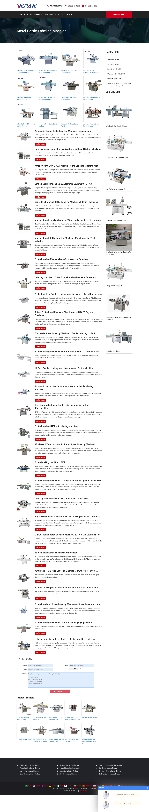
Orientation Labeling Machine (68, 771)
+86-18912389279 (56, 6)
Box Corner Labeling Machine (108, 768)
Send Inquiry (61, 691)
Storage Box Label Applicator (114, 286)
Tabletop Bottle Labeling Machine (110, 774)
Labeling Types (50, 15)
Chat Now (123, 806)
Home (20, 15)
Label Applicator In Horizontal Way (116, 189)
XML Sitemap (83, 791)
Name (25, 665)
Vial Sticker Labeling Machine (29, 771)
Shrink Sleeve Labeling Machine (30, 774)
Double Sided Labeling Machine (30, 765)
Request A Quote (119, 15)
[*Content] (23, 687)
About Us (28, 15)
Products (38, 15)
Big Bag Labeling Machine (113, 351)
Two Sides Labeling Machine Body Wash (40, 718)
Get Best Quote (40, 144)
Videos (60, 15)
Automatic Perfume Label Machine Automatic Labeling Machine (89, 742)
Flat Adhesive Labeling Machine (69, 765)
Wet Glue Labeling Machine (68, 774)
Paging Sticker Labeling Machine (69, 768)
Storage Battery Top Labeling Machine (117, 157)
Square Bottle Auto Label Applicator (72, 740)
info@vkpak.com (91, 6)
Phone (24, 669)
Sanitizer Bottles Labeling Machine (116, 220)
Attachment (65, 669)
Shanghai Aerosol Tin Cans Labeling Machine (56, 718)
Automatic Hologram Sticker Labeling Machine (56, 740)
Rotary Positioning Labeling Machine (110, 765)
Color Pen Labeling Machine (24, 739)
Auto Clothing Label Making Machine (116, 126)
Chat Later (133, 806)
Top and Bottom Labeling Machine (110, 771)
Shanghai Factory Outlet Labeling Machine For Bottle (72, 718)
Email (66, 665)
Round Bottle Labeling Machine (30, 768)
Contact (68, 15)
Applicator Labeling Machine (89, 717)
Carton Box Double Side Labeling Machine (23, 718)
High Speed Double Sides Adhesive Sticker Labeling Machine (40, 742)
